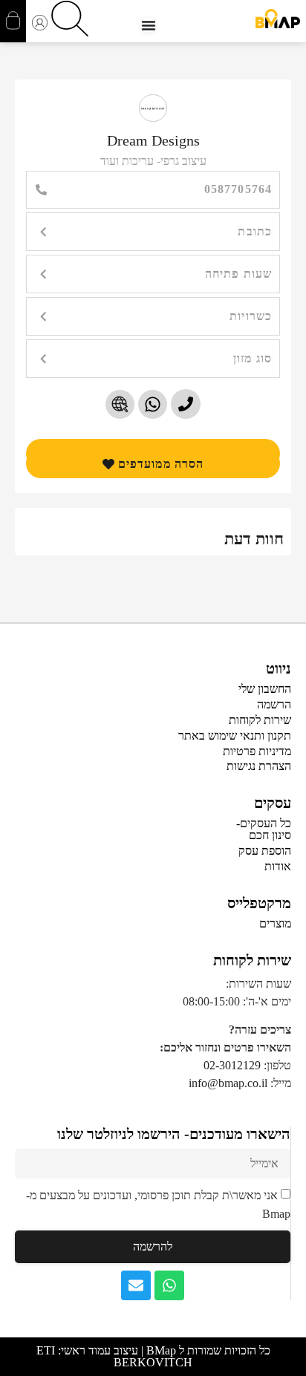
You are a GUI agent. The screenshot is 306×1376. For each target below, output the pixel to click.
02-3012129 (232, 1065)
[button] (153, 231)
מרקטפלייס (259, 903)
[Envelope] (136, 1285)
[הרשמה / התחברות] (39, 24)
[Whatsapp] (169, 1285)
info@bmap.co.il (228, 1083)
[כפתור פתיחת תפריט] (148, 25)
